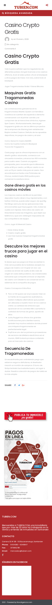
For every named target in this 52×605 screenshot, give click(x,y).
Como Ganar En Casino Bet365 (18, 141)
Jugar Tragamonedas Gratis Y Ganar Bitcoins (24, 86)
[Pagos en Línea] (26, 464)
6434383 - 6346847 (18, 544)
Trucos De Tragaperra (14, 147)
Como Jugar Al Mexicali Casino (18, 224)
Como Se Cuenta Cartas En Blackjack (21, 144)
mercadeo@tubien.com (20, 551)
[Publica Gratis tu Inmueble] (26, 416)
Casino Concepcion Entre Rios (18, 288)
